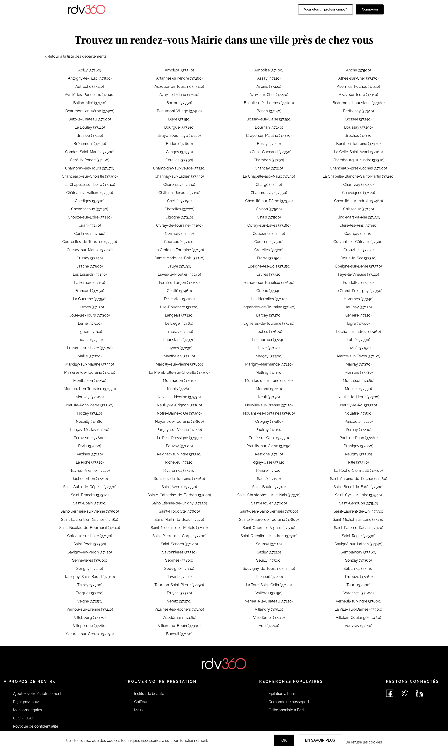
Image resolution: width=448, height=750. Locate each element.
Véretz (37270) (179, 601)
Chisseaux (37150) (358, 209)
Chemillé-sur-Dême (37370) (269, 201)
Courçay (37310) (358, 233)
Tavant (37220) (179, 576)
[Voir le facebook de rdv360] (389, 693)
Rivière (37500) (268, 470)
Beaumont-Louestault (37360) (358, 103)
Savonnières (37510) (179, 552)
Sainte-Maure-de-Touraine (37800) (269, 519)
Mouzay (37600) (90, 397)
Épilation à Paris (282, 693)
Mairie (139, 710)
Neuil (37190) (269, 397)
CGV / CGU (23, 718)
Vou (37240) (269, 625)
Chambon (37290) (269, 160)
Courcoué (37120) (179, 241)
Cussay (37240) (90, 258)
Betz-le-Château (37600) (89, 119)
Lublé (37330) (358, 340)
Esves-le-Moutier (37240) (179, 274)
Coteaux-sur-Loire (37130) (89, 536)
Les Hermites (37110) (269, 299)
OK (284, 740)
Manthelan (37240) (179, 356)
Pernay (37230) (358, 429)
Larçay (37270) (268, 315)
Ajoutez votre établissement (37, 693)
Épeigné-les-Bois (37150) (269, 266)
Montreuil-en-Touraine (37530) (90, 389)
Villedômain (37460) (179, 617)
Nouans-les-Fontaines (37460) (269, 413)
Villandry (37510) (269, 609)
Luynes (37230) (179, 348)
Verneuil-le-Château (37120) (269, 601)
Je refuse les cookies (364, 742)
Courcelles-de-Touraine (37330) (89, 241)
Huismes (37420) (90, 307)
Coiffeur (141, 702)
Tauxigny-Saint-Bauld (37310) (89, 576)
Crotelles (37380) (268, 250)
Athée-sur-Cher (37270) (358, 78)
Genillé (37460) (179, 291)
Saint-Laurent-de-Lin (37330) (358, 511)
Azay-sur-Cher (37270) (268, 94)
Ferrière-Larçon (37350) (179, 282)
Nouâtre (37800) (358, 413)
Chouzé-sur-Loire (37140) (90, 217)
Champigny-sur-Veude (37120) (179, 168)
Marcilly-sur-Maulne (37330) (89, 364)
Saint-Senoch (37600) (179, 544)
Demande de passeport (289, 702)
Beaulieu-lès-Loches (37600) (269, 103)
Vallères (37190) (269, 593)
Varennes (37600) (358, 593)
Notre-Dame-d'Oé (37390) (179, 413)
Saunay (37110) (269, 544)
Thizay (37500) (89, 585)
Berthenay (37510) (358, 111)
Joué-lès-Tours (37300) (90, 315)
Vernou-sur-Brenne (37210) (89, 609)
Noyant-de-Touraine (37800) (179, 421)
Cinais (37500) (269, 217)
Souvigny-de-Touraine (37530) (269, 568)
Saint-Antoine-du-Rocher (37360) (358, 478)
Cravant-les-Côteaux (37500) (358, 241)
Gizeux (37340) (268, 291)
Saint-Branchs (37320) (89, 495)
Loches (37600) (269, 331)
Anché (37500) (358, 70)
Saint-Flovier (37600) (269, 503)
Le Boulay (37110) (90, 127)
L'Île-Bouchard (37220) (179, 307)
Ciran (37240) (90, 225)
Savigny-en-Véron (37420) (89, 552)
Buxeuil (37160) (179, 634)
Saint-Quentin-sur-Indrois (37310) (269, 536)
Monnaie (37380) (358, 372)
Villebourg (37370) (89, 617)
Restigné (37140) (269, 454)
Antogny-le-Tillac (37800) (90, 78)
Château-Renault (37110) (179, 192)
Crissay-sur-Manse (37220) (89, 250)
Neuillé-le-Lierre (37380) (358, 397)
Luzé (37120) (269, 348)
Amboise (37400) (268, 70)
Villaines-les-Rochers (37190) (179, 609)
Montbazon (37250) (89, 380)
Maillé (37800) (90, 356)
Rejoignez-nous (26, 702)
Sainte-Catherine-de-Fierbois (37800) (179, 495)
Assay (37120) (268, 78)
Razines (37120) (90, 454)
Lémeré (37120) (358, 315)
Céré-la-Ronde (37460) (89, 160)
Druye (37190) (179, 266)
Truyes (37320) (179, 593)
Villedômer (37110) (269, 617)
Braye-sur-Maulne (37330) (268, 135)
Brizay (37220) (269, 143)
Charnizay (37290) (358, 184)
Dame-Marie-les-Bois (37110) (179, 258)
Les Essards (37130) (90, 274)
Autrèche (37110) (89, 86)
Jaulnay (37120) (358, 307)
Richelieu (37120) (179, 462)
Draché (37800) (90, 266)
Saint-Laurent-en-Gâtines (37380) (89, 519)
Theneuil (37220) (269, 576)
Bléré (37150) (179, 119)
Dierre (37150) (268, 258)
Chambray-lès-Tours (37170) (89, 168)
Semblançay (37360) (358, 552)
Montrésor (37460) (358, 380)
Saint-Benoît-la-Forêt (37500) (358, 487)
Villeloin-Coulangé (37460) (358, 617)
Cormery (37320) (179, 233)
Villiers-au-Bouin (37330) (179, 625)
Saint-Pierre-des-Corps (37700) (179, 536)
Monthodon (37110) (179, 380)
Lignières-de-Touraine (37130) (268, 323)
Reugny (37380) (358, 454)
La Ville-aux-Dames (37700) (358, 609)
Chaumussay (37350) (269, 192)
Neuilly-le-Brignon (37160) (179, 405)
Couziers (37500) (268, 241)
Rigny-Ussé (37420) (268, 462)
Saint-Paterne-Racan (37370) (358, 527)
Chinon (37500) (269, 209)
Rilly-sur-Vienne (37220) (90, 470)
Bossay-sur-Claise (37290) (268, 119)
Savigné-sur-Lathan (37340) (358, 544)
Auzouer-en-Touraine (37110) (179, 86)
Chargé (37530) (269, 184)
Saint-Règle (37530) (358, 536)
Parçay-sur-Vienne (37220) (179, 429)
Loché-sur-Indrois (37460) (358, 331)
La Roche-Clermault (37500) (358, 470)
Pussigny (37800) (358, 446)
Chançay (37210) (269, 168)
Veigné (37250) (89, 601)
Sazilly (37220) (269, 552)
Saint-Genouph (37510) (358, 503)
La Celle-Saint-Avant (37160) (358, 152)
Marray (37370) (358, 364)
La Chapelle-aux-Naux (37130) (269, 176)
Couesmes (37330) (269, 233)
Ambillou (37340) (179, 70)
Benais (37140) (269, 111)
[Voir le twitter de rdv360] (404, 693)
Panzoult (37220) (358, 421)
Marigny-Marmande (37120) (269, 364)
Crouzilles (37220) (358, 250)
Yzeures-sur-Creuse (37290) (90, 634)
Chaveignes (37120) (358, 192)
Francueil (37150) (89, 291)
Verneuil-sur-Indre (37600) (358, 601)
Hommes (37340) (358, 299)
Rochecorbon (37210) (89, 478)
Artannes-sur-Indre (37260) (179, 78)
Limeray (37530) (179, 331)
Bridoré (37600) (179, 143)
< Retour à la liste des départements (75, 56)
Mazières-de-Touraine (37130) (89, 372)
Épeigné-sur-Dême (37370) (358, 266)
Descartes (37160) (179, 299)
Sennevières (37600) (89, 560)
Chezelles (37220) (179, 209)
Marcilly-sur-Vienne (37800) (179, 364)
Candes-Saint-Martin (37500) (89, 152)
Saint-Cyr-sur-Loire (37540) (358, 495)
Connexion (370, 9)
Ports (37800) (89, 446)
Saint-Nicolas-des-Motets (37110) (179, 527)
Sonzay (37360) (358, 560)
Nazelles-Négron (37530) (179, 397)
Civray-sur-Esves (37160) (268, 225)
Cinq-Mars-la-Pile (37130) (358, 217)
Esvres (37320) (268, 274)
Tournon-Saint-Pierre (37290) (179, 585)
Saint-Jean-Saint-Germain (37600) (269, 511)
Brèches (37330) (358, 135)
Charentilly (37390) (179, 184)
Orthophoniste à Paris (287, 710)
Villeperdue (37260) (89, 625)
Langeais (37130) (179, 315)
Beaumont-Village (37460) (179, 111)
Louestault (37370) (179, 340)
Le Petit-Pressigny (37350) (179, 438)
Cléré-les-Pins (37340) (358, 225)
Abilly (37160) (89, 70)
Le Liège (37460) (179, 323)
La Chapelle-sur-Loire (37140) (89, 184)
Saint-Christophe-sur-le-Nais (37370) (268, 495)
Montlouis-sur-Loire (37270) (269, 380)
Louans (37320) (90, 340)
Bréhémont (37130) (90, 143)
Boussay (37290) (358, 127)
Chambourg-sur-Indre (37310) (358, 160)
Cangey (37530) (179, 152)
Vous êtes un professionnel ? (325, 9)
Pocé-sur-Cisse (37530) (269, 438)
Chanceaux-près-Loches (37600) (358, 168)
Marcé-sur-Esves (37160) (358, 356)
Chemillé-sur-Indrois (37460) (358, 201)
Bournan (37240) (269, 127)
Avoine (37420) (268, 86)
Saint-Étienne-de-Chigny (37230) (179, 503)
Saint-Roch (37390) (90, 544)
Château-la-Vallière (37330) (89, 192)
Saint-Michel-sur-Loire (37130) (358, 519)
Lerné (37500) (90, 323)
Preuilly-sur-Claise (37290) (268, 446)
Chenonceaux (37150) (89, 209)
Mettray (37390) (269, 372)
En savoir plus (320, 740)
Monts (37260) (179, 389)
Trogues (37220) (89, 593)
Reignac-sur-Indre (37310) (179, 454)
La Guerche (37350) (89, 299)
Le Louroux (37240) (268, 340)
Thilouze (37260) (358, 576)
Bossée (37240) (358, 119)
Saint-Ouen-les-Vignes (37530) (269, 527)
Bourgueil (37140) (179, 127)
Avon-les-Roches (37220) (358, 86)
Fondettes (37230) (358, 282)
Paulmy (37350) (269, 429)
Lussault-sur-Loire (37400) (89, 348)
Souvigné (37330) (179, 568)
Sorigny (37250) (89, 568)
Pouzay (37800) (179, 446)
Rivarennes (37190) (179, 470)
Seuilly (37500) (268, 560)
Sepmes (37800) (179, 560)
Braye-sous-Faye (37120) (179, 135)
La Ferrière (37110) (89, 282)
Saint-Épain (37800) (89, 503)
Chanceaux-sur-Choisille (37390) (90, 176)
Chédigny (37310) (89, 201)
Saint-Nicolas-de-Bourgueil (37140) (89, 527)
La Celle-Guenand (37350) (269, 152)
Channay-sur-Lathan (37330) (179, 176)
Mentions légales (27, 710)
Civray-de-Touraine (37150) (179, 225)
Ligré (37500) (358, 323)
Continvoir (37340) (89, 233)
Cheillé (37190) (179, 201)
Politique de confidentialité (35, 726)
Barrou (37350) (179, 103)
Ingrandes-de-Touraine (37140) (268, 307)
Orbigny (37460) (269, 421)
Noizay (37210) (89, 413)
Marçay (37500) (269, 356)
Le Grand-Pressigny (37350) (358, 291)
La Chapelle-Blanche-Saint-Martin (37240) (358, 176)
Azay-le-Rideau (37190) (179, 94)
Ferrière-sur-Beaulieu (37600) (268, 282)
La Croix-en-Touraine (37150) (179, 250)
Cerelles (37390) (179, 160)
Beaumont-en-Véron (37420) (89, 111)
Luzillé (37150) (358, 348)
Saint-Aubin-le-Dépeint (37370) (89, 487)
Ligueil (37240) (89, 331)
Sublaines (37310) (358, 568)
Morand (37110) (269, 389)
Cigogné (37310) (179, 217)
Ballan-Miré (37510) (89, 103)
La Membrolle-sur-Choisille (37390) (179, 372)
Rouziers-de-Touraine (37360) (179, 478)
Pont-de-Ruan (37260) (359, 438)
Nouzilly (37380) (89, 421)
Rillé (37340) (358, 462)
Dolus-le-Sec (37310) (358, 258)
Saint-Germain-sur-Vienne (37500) (89, 511)
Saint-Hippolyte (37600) (179, 511)
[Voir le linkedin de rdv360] (419, 693)
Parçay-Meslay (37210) (89, 429)
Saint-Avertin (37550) (179, 487)
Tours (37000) (358, 585)
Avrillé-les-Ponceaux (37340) (89, 94)
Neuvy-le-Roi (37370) (358, 405)
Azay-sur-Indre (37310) (358, 94)
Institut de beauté (149, 693)
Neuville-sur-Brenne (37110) (269, 405)
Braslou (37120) (90, 135)
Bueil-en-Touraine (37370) (358, 143)
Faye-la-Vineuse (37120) (358, 274)
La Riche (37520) (90, 462)
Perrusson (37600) (89, 438)
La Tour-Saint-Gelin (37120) (269, 585)
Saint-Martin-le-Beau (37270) (179, 519)
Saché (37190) (269, 478)
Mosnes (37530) (358, 389)
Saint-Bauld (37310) (269, 487)
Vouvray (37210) (358, 625)
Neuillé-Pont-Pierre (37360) (89, 405)
